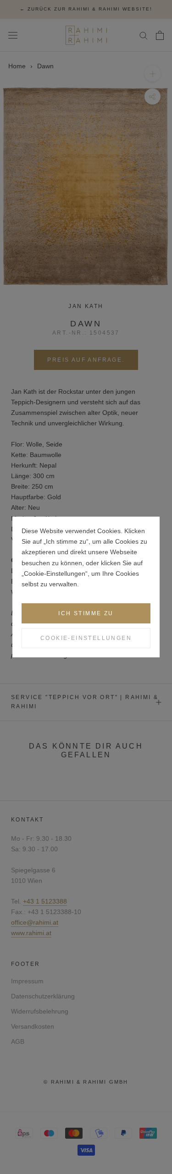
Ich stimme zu (85, 613)
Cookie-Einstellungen (86, 638)
